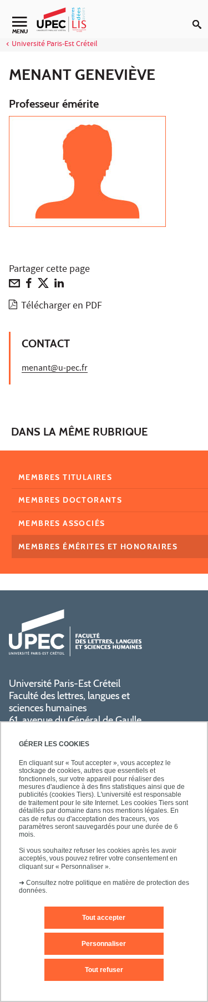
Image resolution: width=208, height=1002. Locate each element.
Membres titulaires (65, 477)
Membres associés (61, 523)
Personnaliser (104, 944)
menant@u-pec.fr (55, 369)
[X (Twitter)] (43, 285)
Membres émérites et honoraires (97, 546)
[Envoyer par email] (14, 285)
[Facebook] (29, 285)
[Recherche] (200, 15)
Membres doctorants (70, 500)
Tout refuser (104, 970)
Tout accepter (103, 918)
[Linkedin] (59, 285)
